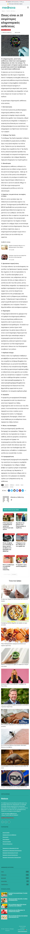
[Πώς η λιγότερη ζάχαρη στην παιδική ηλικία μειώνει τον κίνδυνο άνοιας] (4, 917)
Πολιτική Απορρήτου (7, 843)
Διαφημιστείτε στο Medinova (9, 834)
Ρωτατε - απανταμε (6, 29)
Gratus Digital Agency (22, 931)
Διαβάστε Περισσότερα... (7, 817)
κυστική (11, 486)
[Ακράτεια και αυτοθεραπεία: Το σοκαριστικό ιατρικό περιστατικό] (4, 911)
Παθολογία (3, 874)
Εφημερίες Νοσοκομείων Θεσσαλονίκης (12, 857)
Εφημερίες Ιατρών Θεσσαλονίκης (10, 855)
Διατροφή (3, 878)
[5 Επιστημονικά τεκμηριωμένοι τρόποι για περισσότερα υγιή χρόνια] (8, 517)
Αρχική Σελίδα (6, 832)
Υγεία (2, 871)
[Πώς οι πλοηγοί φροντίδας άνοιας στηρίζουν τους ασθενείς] (4, 906)
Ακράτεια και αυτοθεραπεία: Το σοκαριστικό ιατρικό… (16, 910)
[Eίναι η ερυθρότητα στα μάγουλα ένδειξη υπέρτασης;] (8, 559)
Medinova (4, 798)
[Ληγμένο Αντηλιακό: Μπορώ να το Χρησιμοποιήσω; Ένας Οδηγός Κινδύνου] (4, 247)
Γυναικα (20, 514)
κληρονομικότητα (5, 486)
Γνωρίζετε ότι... (4, 884)
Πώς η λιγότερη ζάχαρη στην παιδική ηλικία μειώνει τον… (18, 916)
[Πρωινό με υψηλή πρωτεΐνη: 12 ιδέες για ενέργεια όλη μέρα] (4, 900)
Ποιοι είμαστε (6, 839)
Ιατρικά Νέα (4, 881)
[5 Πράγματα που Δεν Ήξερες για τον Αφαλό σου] (21, 537)
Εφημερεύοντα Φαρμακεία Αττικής (11, 848)
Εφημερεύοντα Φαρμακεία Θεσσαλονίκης (12, 850)
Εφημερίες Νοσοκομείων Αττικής (10, 852)
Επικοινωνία (5, 837)
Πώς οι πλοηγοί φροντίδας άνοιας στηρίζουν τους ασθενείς (17, 905)
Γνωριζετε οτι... (8, 514)
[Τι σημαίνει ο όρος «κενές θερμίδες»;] (21, 559)
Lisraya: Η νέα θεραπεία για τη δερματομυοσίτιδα (14, 786)
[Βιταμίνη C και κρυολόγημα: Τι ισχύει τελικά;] (4, 894)
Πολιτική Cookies (7, 841)
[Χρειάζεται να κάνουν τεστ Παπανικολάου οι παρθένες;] (21, 517)
